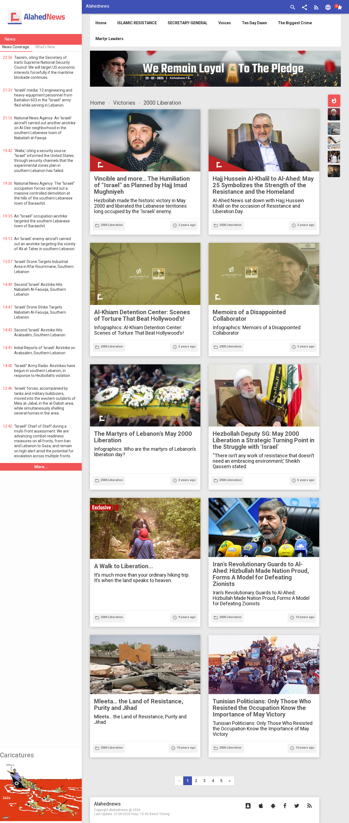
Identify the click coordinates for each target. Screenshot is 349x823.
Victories (124, 102)
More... (41, 466)
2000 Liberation (162, 102)
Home (97, 102)
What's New (45, 47)
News (10, 39)
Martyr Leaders (109, 39)
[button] (304, 8)
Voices (224, 23)
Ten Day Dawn (254, 23)
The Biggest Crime (295, 23)
